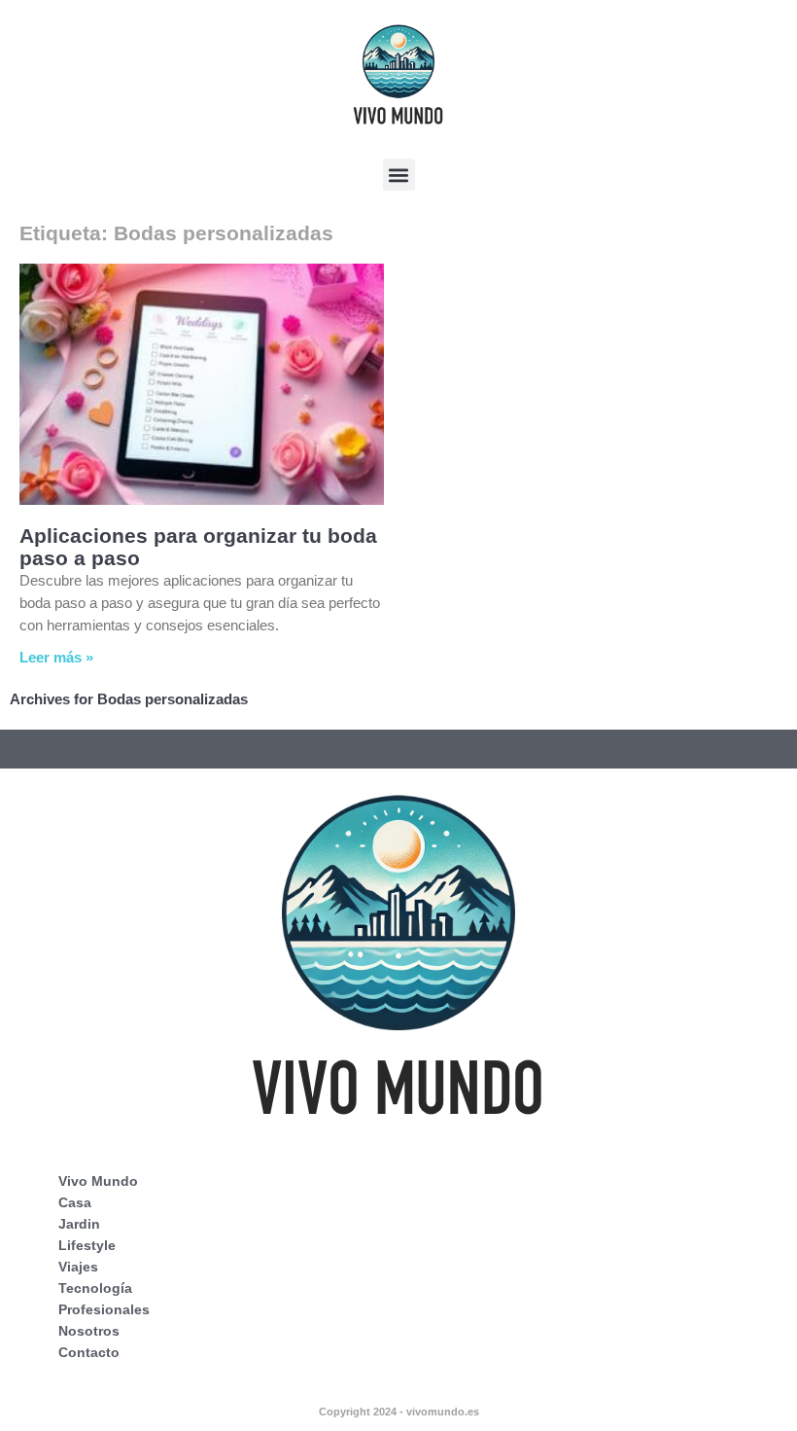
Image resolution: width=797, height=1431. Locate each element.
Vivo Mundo (98, 1181)
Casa (74, 1202)
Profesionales (104, 1309)
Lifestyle (87, 1245)
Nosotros (89, 1331)
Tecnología (95, 1288)
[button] (399, 175)
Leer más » (56, 657)
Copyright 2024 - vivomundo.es (399, 1411)
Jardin (79, 1224)
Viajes (78, 1266)
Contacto (89, 1352)
